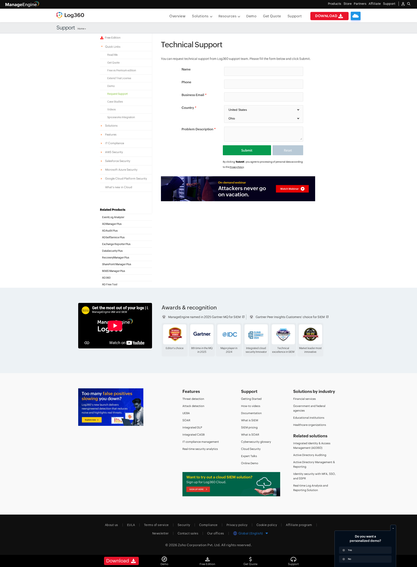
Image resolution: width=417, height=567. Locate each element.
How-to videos (250, 406)
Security (184, 524)
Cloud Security (251, 449)
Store (348, 3)
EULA (131, 524)
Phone (186, 82)
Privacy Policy (237, 167)
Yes (350, 550)
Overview (177, 16)
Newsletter (160, 533)
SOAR (186, 420)
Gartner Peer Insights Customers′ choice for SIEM (290, 317)
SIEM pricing (249, 427)
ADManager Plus (112, 223)
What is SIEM (249, 420)
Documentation (251, 413)
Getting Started (251, 398)
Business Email (194, 95)
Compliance (208, 524)
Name (186, 69)
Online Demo (249, 463)
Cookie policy (266, 524)
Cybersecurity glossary (256, 441)
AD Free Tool (109, 284)
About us (111, 524)
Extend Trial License (119, 78)
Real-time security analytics (200, 449)
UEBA (186, 413)
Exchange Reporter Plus (116, 244)
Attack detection (193, 406)
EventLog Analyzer (113, 217)
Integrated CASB (193, 434)
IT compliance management (200, 441)
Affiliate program (299, 524)
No (349, 559)
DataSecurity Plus (112, 250)
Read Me (112, 54)
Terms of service (156, 524)
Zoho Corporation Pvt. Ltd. (199, 545)
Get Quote (272, 16)
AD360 (106, 277)
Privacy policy (237, 524)
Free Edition (112, 37)
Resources (227, 16)
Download (326, 16)
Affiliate (375, 3)
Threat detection (193, 398)
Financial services (304, 398)
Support (295, 16)
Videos (111, 109)
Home (81, 28)
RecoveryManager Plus (115, 257)
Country (189, 107)
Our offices (215, 533)
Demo (251, 16)
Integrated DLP (192, 427)
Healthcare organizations (309, 424)
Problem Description (198, 129)
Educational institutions (308, 417)
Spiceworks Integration (121, 117)
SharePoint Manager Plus (116, 264)
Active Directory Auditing (309, 455)
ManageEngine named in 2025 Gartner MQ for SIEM (204, 317)
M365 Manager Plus (113, 271)
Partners (360, 3)
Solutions (200, 16)
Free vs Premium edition (121, 70)
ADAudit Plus (110, 230)
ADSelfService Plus (113, 237)
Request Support (117, 93)
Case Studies (115, 101)
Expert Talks (249, 456)
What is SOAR (250, 434)
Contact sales (188, 533)
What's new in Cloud (118, 187)
